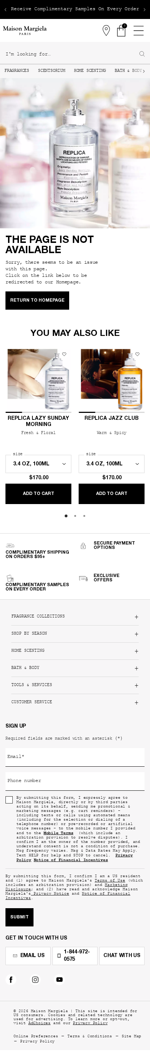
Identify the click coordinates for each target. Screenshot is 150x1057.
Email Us (32, 956)
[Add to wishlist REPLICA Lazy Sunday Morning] (64, 354)
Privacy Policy (90, 1023)
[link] (122, 30)
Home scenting (90, 71)
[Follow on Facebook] (10, 979)
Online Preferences (35, 1036)
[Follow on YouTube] (59, 979)
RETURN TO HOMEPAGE (37, 300)
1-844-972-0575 (77, 956)
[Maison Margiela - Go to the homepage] (25, 30)
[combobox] (71, 55)
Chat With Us (121, 956)
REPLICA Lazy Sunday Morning (38, 421)
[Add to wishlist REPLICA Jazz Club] (137, 354)
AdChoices (39, 1023)
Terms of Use (110, 881)
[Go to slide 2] (75, 515)
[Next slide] (145, 9)
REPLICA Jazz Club (111, 418)
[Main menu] (138, 30)
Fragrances (16, 71)
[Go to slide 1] (66, 515)
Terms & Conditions (89, 1036)
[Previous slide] (5, 9)
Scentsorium (51, 71)
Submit (19, 917)
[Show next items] (144, 71)
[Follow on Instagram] (35, 979)
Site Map (131, 1036)
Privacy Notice (50, 894)
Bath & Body (128, 71)
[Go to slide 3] (84, 515)
